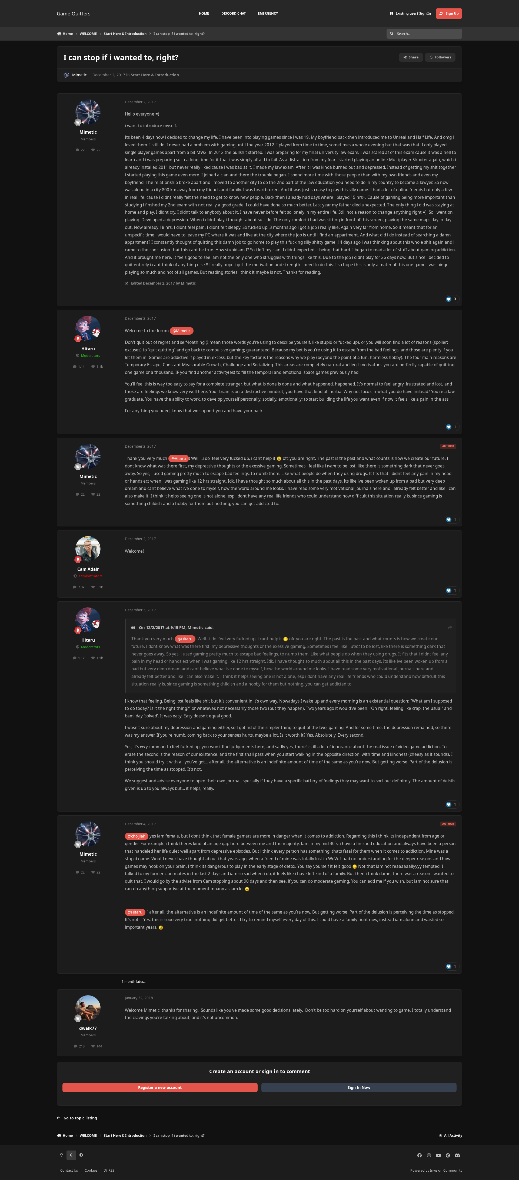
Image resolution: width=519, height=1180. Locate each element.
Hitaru (88, 349)
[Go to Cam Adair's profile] (88, 549)
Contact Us (69, 1170)
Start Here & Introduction (155, 74)
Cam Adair (88, 569)
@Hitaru (178, 458)
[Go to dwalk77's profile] (88, 1008)
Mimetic (79, 74)
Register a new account (160, 1087)
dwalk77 (88, 1028)
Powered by (436, 1170)
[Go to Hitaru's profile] (88, 328)
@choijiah (136, 836)
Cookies (91, 1170)
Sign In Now (359, 1087)
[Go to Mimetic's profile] (66, 75)
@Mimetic (182, 330)
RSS (111, 1170)
